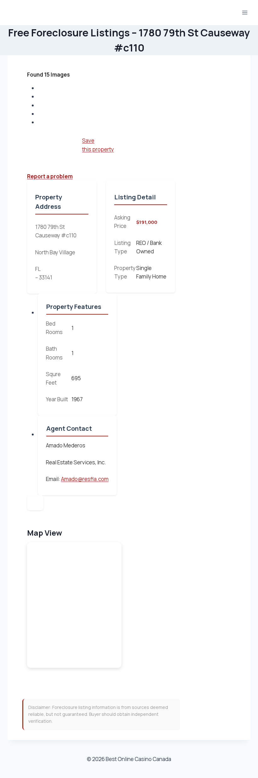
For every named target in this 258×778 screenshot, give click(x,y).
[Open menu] (244, 12)
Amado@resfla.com (85, 479)
